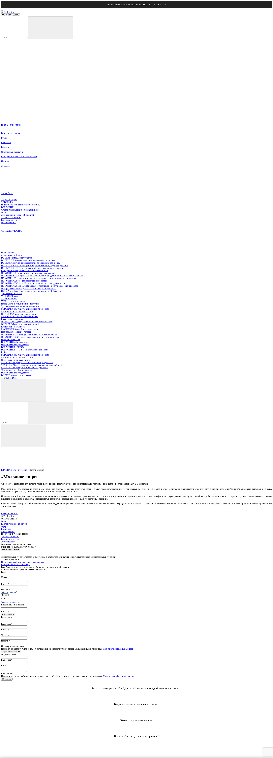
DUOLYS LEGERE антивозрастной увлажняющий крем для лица (33, 268)
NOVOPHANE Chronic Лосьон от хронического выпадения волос (33, 283)
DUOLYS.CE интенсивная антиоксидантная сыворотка (28, 260)
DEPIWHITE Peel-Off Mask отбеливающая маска (24, 349)
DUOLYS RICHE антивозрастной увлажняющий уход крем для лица (34, 265)
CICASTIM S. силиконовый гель (17, 311)
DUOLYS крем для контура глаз (16, 258)
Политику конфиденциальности (118, 649)
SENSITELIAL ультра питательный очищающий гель (27, 362)
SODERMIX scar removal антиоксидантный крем (25, 309)
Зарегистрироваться (10, 602)
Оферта (4, 526)
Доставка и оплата (10, 536)
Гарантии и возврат (10, 539)
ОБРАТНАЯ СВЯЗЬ (10, 15)
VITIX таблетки (9, 298)
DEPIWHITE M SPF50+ (12, 347)
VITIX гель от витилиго (13, 301)
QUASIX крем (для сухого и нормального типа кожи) (27, 321)
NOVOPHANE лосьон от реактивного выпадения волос (28, 273)
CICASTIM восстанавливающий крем (19, 316)
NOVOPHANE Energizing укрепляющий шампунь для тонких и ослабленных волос (42, 275)
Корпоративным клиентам (14, 524)
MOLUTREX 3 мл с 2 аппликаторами (19, 329)
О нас (4, 521)
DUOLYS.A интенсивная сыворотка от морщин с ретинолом (30, 263)
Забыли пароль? (9, 592)
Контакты (6, 529)
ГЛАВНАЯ (6, 470)
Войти (4, 595)
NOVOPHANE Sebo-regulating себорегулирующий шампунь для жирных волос (39, 286)
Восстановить (8, 614)
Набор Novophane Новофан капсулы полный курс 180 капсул (31, 291)
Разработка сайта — (15, 564)
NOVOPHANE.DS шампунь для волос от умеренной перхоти (31, 337)
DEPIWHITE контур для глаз (15, 344)
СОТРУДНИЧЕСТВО (11, 231)
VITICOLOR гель (9, 296)
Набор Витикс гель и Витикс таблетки (20, 304)
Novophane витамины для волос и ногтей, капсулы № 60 (28, 288)
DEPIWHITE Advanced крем (15, 342)
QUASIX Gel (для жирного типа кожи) (20, 324)
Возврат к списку (9, 513)
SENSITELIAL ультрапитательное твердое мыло (24, 367)
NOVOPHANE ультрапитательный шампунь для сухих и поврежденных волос (39, 278)
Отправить (6, 679)
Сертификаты (8, 531)
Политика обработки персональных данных (22, 562)
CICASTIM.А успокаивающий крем (18, 314)
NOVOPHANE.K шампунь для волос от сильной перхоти (29, 334)
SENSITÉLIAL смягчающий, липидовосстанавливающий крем (31, 365)
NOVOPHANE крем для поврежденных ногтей (24, 281)
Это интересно (20, 470)
